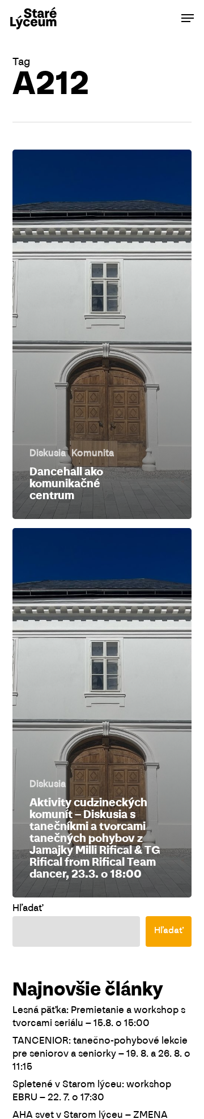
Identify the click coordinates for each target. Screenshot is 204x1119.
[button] (187, 18)
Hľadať (27, 909)
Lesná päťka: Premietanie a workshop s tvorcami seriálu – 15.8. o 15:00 (98, 1017)
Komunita (92, 454)
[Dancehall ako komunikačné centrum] (102, 334)
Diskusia (47, 454)
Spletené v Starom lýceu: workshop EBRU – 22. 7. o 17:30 (91, 1091)
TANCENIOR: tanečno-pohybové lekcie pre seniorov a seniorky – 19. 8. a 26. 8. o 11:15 (101, 1054)
